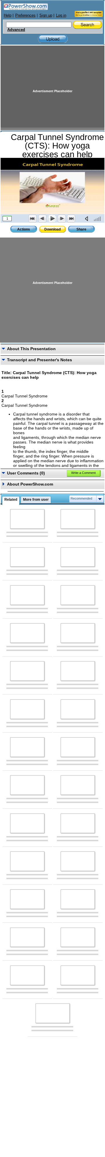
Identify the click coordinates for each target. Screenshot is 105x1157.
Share (81, 229)
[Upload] (53, 39)
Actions (23, 229)
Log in (61, 15)
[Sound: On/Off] (88, 218)
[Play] (52, 218)
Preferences (25, 15)
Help (7, 15)
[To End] (71, 218)
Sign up (45, 15)
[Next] (61, 218)
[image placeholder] (27, 519)
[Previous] (42, 218)
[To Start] (32, 218)
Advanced (16, 29)
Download (52, 229)
